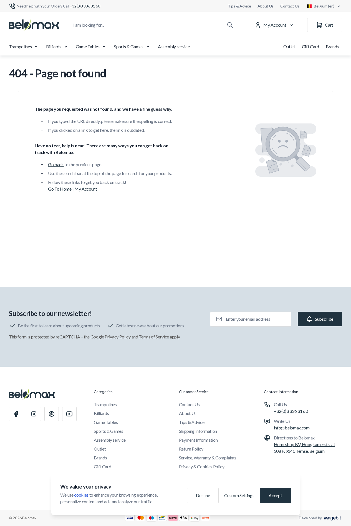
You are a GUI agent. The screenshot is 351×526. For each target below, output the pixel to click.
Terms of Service (154, 336)
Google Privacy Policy (110, 336)
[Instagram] (34, 414)
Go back (56, 164)
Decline (203, 495)
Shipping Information (198, 431)
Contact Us (289, 6)
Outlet (289, 46)
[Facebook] (16, 414)
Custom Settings (239, 495)
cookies (81, 494)
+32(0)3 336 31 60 (291, 411)
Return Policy (191, 448)
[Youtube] (69, 414)
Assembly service (174, 46)
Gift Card (310, 46)
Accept (275, 495)
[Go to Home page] (34, 25)
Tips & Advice (239, 6)
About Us (265, 6)
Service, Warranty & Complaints (207, 457)
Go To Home (60, 188)
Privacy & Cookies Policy (201, 466)
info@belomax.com (292, 427)
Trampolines (20, 46)
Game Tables (88, 46)
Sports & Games (128, 46)
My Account (85, 188)
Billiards (53, 46)
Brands (332, 46)
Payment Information (198, 439)
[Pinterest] (51, 414)
